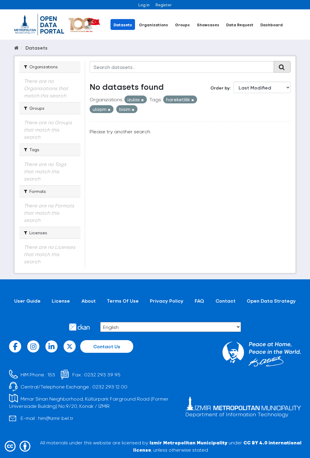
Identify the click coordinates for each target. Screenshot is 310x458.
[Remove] (142, 100)
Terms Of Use (123, 300)
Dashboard (271, 24)
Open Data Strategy (271, 300)
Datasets (123, 24)
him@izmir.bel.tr (56, 418)
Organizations (153, 24)
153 (51, 374)
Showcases (208, 24)
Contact (226, 300)
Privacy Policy (166, 300)
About (88, 300)
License (61, 300)
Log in (144, 4)
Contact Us (106, 346)
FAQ (199, 300)
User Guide (27, 300)
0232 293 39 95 (102, 374)
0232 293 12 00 (109, 386)
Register (164, 4)
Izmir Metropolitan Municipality (188, 442)
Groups (182, 24)
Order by (220, 88)
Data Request (239, 24)
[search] (282, 67)
